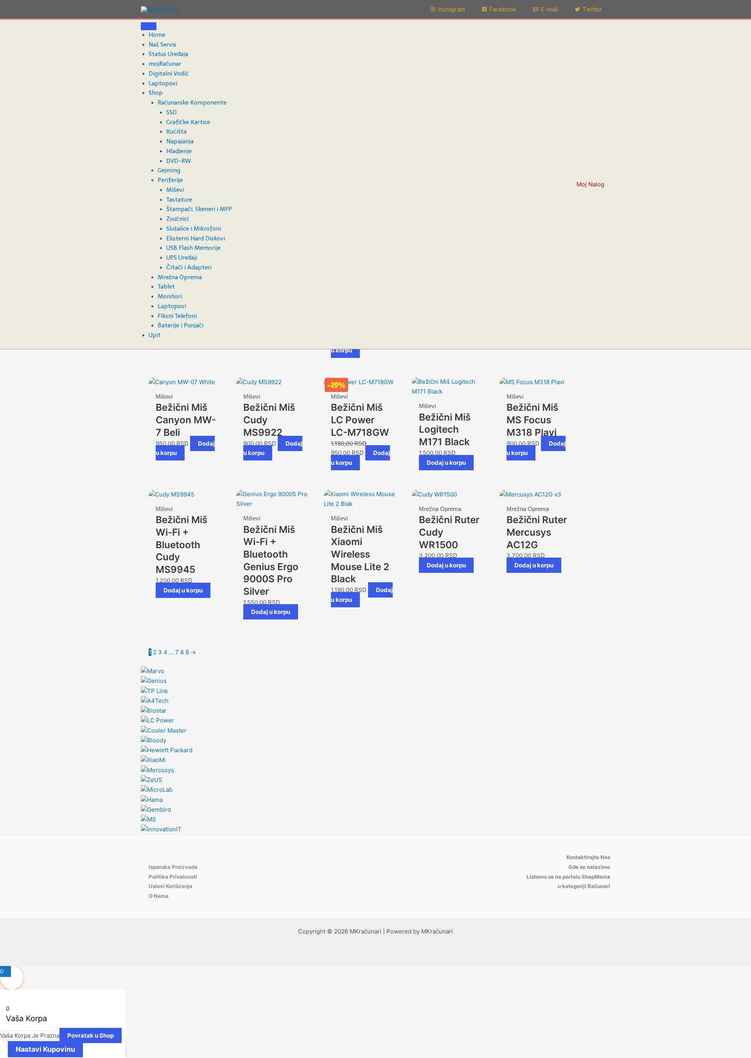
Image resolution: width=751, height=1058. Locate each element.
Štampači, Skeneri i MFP (199, 209)
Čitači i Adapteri (189, 267)
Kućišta (176, 131)
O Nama (159, 896)
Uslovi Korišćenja (170, 886)
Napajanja (180, 141)
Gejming (169, 170)
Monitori (170, 296)
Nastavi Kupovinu (45, 1049)
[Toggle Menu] (148, 26)
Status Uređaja (168, 54)
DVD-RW (178, 160)
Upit (155, 335)
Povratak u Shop (90, 1035)
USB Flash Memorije (193, 247)
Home (157, 34)
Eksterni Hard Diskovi (195, 238)
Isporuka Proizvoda (173, 867)
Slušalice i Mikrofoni (193, 228)
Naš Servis (162, 44)
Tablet (166, 286)
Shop (156, 92)
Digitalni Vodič (169, 73)
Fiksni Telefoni (177, 316)
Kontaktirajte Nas (588, 857)
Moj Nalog (590, 184)
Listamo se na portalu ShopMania (568, 877)
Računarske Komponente (192, 102)
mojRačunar (165, 63)
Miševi (175, 189)
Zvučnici (177, 218)
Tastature (179, 199)
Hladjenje (179, 151)
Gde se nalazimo (589, 867)
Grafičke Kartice (188, 122)
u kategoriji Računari (584, 886)
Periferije (170, 180)
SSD (171, 112)
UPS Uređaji (181, 257)
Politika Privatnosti (173, 877)
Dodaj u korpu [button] (446, 462)
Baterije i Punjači (180, 325)
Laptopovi (163, 83)
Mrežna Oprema (180, 277)
